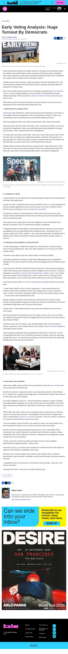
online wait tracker (50, 326)
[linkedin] (54, 633)
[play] (4, 9)
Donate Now (28, 632)
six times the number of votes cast (41, 96)
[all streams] (65, 8)
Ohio (55, 405)
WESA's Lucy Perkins (28, 417)
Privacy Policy (29, 636)
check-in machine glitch (32, 282)
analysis (59, 126)
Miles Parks (12, 37)
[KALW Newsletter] (34, 517)
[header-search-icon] (52, 2)
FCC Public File (43, 625)
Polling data (7, 113)
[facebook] (54, 626)
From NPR (5, 21)
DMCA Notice (42, 637)
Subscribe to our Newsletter (43, 629)
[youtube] (54, 636)
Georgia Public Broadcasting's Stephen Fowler (37, 273)
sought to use (16, 447)
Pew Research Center (35, 209)
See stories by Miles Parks (21, 499)
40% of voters (55, 385)
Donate (61, 3)
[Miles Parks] (6, 493)
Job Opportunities (30, 629)
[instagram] (54, 629)
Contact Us (42, 633)
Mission (27, 625)
